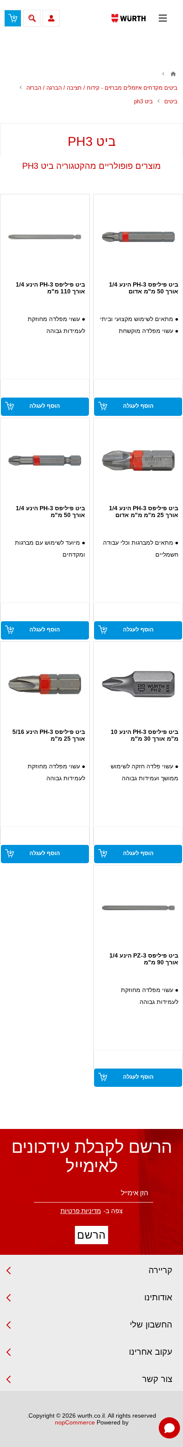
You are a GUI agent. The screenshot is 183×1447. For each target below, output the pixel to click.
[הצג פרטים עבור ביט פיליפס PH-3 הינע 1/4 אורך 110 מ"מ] (45, 236)
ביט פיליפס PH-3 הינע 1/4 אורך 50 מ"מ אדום (143, 288)
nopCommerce (75, 1422)
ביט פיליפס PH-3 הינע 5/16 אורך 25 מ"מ (48, 735)
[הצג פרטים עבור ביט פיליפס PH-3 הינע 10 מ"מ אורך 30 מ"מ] (138, 684)
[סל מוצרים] (12, 18)
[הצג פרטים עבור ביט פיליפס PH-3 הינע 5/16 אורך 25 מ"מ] (45, 684)
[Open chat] (169, 1427)
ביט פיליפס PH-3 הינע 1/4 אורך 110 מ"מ (50, 288)
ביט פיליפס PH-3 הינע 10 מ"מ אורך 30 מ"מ (144, 735)
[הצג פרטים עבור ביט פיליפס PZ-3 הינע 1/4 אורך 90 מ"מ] (138, 907)
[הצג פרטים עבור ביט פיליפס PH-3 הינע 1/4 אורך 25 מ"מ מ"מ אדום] (138, 460)
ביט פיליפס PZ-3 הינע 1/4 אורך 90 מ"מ (143, 959)
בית (173, 74)
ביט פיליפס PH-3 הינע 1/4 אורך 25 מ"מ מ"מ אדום (143, 511)
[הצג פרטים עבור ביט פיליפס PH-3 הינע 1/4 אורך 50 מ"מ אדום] (138, 236)
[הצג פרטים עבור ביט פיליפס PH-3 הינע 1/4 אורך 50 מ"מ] (45, 460)
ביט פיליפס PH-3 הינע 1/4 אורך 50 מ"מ (50, 511)
